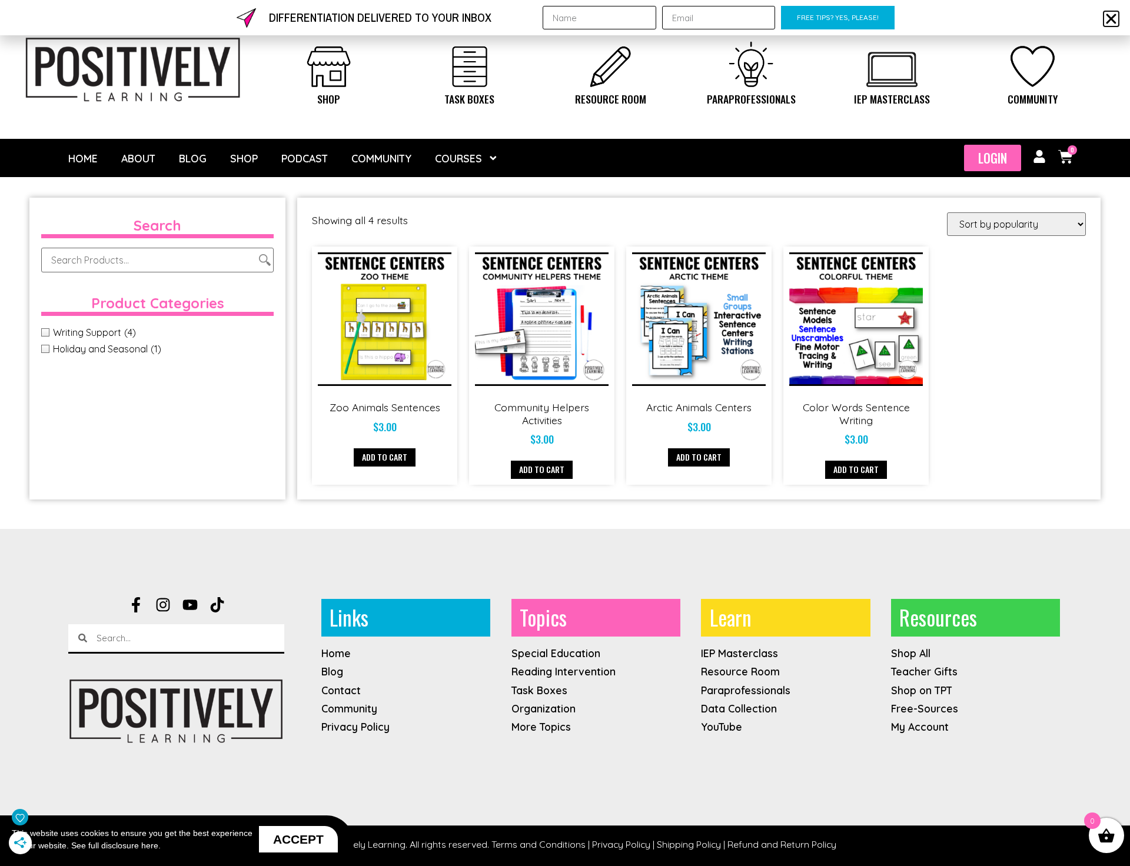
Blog (193, 158)
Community (1033, 98)
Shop (328, 98)
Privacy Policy (621, 844)
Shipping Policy (689, 844)
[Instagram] (163, 604)
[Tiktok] (217, 604)
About (138, 158)
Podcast (304, 158)
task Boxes (469, 98)
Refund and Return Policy (781, 844)
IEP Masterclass (892, 98)
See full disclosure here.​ (116, 845)
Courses (458, 158)
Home (83, 158)
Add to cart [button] (384, 457)
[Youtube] (190, 604)
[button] (1111, 19)
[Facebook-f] (136, 604)
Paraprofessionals (751, 98)
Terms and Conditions (538, 844)
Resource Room (610, 98)
